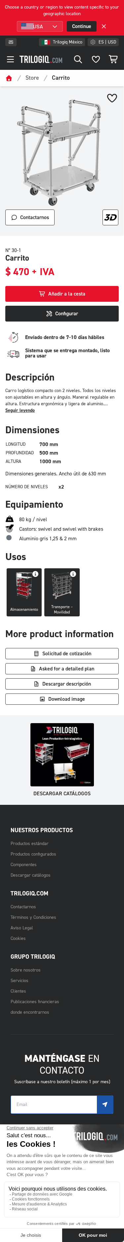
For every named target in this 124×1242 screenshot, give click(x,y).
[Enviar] (105, 1105)
